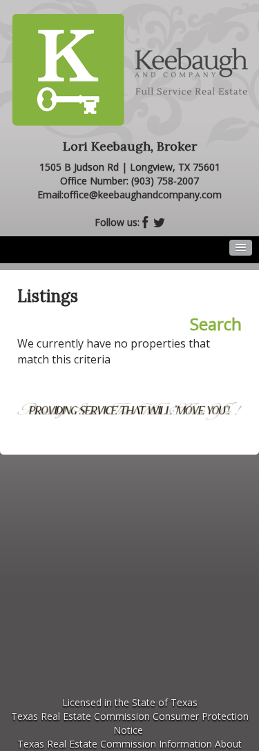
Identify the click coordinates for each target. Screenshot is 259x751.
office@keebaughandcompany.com (143, 194)
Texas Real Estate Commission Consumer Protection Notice (130, 723)
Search (216, 323)
